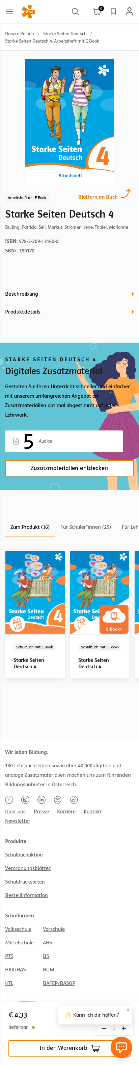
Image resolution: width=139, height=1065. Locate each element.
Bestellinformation (26, 895)
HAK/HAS (15, 970)
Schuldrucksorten (25, 882)
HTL (9, 983)
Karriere (66, 812)
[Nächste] (104, 1028)
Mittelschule (19, 943)
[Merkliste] (113, 11)
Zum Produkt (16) (30, 527)
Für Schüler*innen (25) (85, 527)
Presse (41, 812)
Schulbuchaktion (24, 855)
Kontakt (93, 812)
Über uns (15, 812)
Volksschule (18, 929)
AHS (47, 943)
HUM (48, 970)
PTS (9, 956)
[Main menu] (9, 11)
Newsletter (17, 821)
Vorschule (54, 929)
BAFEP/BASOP (59, 983)
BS (46, 956)
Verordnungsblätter (28, 868)
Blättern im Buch (98, 197)
